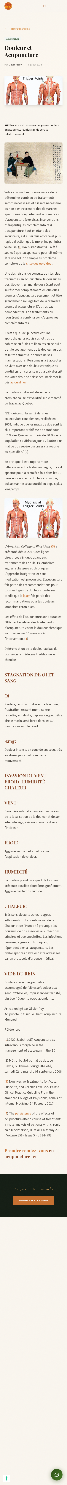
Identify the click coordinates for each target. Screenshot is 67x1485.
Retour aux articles (19, 29)
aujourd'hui (18, 382)
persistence (23, 1113)
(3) (53, 546)
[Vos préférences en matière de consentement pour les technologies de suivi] (6, 1478)
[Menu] (59, 6)
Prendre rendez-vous (26, 1150)
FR (44, 6)
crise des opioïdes (38, 263)
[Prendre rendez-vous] (57, 1474)
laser (26, 595)
